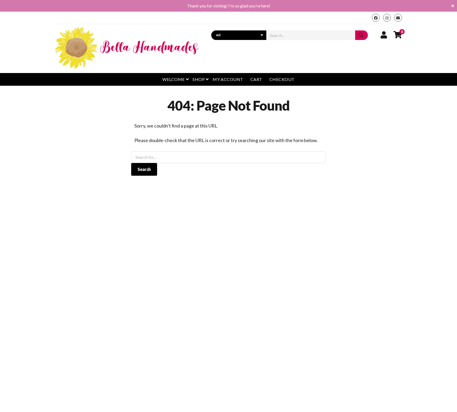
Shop (199, 79)
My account (228, 79)
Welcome (173, 79)
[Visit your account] (384, 34)
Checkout (282, 79)
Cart (256, 79)
